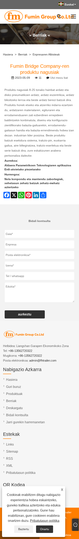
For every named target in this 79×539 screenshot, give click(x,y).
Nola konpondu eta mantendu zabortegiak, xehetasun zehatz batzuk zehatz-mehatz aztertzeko (34, 183)
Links (10, 444)
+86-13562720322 (20, 350)
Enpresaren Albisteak (46, 54)
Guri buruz (13, 386)
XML (9, 465)
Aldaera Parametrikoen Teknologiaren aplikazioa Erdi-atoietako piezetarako (37, 167)
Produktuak (14, 394)
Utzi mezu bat (59, 77)
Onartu (44, 529)
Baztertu (23, 529)
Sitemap (12, 451)
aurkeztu (24, 314)
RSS (9, 458)
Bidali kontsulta (17, 415)
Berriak (22, 54)
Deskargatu (14, 408)
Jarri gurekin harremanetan (25, 422)
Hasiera (8, 54)
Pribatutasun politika (44, 520)
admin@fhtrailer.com (43, 360)
